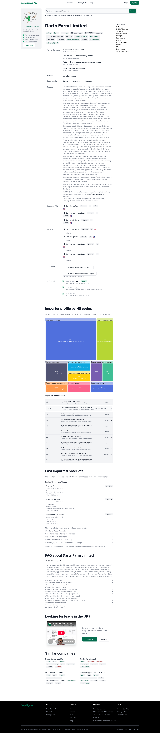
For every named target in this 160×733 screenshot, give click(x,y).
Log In (126, 3)
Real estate (67, 56)
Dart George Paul (72, 206)
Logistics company (100, 709)
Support (73, 718)
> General (119, 27)
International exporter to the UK (104, 721)
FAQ (117, 47)
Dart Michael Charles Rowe (75, 213)
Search (132, 11)
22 (47, 402)
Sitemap (120, 730)
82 (47, 437)
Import (118, 45)
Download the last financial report (79, 267)
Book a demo (88, 639)
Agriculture (67, 49)
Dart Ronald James (73, 220)
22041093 (109, 499)
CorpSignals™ (33, 729)
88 (47, 448)
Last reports (120, 38)
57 (47, 420)
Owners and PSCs (122, 33)
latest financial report (94, 194)
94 (47, 460)
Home (49, 15)
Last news (119, 40)
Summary (119, 31)
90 (47, 454)
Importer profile (121, 42)
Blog (91, 3)
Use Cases (70, 3)
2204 (49, 408)
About (72, 709)
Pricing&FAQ (82, 3)
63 (47, 426)
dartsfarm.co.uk (69, 76)
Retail (65, 62)
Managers (119, 36)
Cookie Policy (122, 715)
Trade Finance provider (101, 715)
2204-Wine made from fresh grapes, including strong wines (80, 407)
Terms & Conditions (124, 709)
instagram (77, 81)
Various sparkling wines (53, 499)
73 (47, 431)
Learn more (104, 639)
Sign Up (134, 3)
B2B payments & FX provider (103, 712)
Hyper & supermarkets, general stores (85, 62)
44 (47, 414)
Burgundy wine (50, 486)
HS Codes (49, 712)
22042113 (109, 486)
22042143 (109, 514)
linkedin (66, 81)
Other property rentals (84, 56)
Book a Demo (29, 45)
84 (47, 443)
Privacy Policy (122, 712)
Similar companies (122, 51)
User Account (51, 709)
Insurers (96, 718)
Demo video (120, 49)
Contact (72, 712)
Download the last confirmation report (80, 273)
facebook (88, 81)
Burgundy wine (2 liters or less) (55, 514)
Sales (72, 715)
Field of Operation (122, 29)
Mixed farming (80, 49)
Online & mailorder (77, 68)
